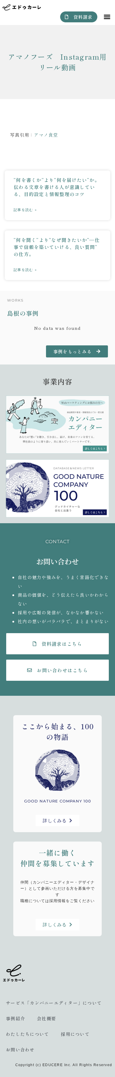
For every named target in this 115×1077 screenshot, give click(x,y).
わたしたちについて (27, 1034)
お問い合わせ (20, 1049)
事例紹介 (15, 1018)
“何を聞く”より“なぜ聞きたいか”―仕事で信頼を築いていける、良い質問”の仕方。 (57, 246)
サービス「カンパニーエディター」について (54, 1003)
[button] (107, 16)
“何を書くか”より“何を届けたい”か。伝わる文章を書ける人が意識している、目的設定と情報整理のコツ (57, 187)
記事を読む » (25, 210)
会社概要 (46, 1018)
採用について (75, 1034)
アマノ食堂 (46, 135)
